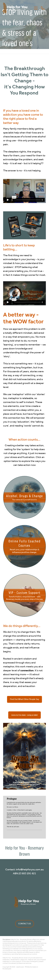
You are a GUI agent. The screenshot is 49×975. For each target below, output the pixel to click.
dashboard (20, 966)
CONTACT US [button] (24, 924)
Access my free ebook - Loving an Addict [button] (24, 715)
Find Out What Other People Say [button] (24, 699)
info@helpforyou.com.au (30, 869)
